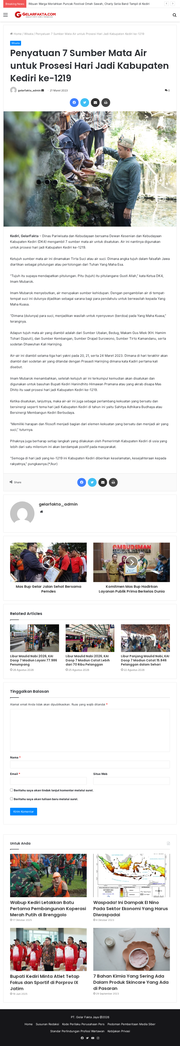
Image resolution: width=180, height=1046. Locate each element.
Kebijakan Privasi (119, 1031)
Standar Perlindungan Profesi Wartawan (77, 1031)
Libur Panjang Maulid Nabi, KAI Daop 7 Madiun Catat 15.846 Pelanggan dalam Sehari (145, 660)
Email (15, 774)
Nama (15, 757)
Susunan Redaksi (47, 1024)
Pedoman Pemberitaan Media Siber (131, 1024)
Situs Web (100, 774)
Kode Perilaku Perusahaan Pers (83, 1024)
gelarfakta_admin (29, 90)
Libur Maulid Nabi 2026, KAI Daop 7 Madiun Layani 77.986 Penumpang (33, 660)
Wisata (28, 34)
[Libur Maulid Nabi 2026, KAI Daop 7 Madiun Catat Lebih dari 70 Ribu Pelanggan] (90, 638)
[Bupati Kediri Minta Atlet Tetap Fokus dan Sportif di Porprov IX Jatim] (48, 949)
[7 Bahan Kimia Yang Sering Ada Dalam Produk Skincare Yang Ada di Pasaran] (131, 949)
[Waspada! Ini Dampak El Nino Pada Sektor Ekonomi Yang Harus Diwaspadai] (131, 875)
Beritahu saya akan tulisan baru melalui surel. (46, 799)
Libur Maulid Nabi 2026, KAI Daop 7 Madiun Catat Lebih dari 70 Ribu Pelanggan (88, 660)
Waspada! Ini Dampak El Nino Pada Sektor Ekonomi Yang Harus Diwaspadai (130, 908)
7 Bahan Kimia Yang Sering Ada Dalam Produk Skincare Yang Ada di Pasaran (131, 982)
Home (17, 34)
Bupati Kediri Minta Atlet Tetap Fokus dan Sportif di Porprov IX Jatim (44, 982)
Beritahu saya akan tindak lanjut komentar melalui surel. (54, 790)
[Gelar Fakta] (35, 14)
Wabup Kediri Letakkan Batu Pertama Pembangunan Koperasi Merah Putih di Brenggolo (48, 908)
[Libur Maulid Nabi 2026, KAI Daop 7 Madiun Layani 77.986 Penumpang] (34, 638)
